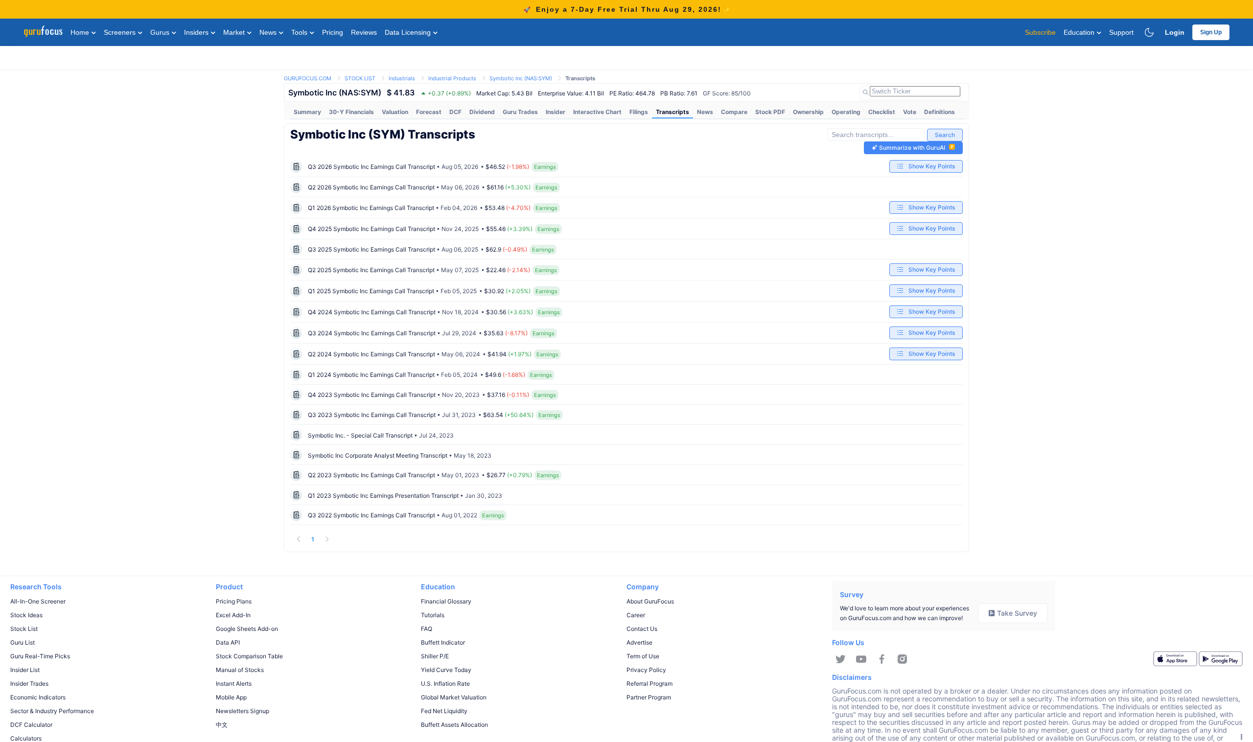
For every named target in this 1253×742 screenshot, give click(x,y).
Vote (909, 112)
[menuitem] (307, 112)
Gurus (160, 32)
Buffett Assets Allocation (454, 724)
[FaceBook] (881, 659)
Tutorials (432, 615)
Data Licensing (409, 32)
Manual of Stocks (240, 669)
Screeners (121, 32)
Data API (228, 642)
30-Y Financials (351, 112)
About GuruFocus (650, 601)
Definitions (939, 112)
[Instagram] (902, 659)
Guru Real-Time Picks (40, 656)
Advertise (639, 642)
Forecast (428, 112)
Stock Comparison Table (249, 656)
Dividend (482, 112)
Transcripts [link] (580, 78)
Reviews (364, 32)
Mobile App (231, 697)
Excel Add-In (233, 615)
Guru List (22, 642)
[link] (307, 77)
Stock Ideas (26, 615)
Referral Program (649, 683)
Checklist (881, 112)
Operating (846, 112)
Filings (638, 112)
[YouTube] (861, 659)
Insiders (197, 32)
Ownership (808, 112)
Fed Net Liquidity (444, 711)
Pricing (332, 32)
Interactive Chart (597, 112)
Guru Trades (520, 112)
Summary (307, 112)
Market (235, 32)
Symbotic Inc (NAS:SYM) (520, 78)
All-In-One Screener (38, 601)
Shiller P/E (435, 656)
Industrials (402, 78)
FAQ (426, 628)
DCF (455, 112)
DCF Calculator (31, 724)
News (268, 32)
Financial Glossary (446, 601)
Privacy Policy (646, 669)
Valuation (395, 112)
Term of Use (642, 656)
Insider (555, 112)
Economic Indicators (38, 697)
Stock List (24, 628)
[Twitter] (840, 659)
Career (635, 615)
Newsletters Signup (242, 711)
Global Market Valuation (454, 697)
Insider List (25, 669)
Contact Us (641, 628)
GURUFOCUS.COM (307, 78)
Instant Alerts (234, 683)
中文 (222, 724)
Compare (734, 112)
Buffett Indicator (443, 642)
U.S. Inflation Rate (445, 683)
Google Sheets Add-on (247, 628)
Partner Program (648, 697)
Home (80, 32)
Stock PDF (770, 112)
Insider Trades (29, 683)
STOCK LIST (360, 78)
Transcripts (672, 112)
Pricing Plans (234, 601)
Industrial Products (452, 78)
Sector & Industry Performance (52, 711)
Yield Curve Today (446, 669)
